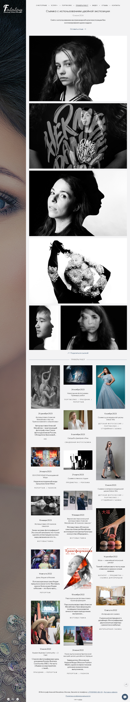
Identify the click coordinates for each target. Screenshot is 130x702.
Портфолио (67, 5)
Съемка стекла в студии (78, 478)
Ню (45, 439)
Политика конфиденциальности (78, 696)
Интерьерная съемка (111, 614)
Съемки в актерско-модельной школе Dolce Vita (111, 490)
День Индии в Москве (45, 577)
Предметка (72, 482)
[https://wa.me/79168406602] (13, 699)
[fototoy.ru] (13, 9)
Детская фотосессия (109, 423)
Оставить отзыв (76, 29)
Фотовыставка (78, 538)
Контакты (116, 5)
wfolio (80, 699)
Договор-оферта (110, 692)
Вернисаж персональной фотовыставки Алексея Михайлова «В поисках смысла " (78, 521)
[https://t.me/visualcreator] (17, 699)
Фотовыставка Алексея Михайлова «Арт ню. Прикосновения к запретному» (45, 420)
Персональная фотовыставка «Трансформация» (78, 599)
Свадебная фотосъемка (78, 442)
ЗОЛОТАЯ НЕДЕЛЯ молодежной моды (45, 476)
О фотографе (41, 5)
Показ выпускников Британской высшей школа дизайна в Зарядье (78, 655)
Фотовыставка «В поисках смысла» (45, 525)
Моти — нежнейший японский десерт (110, 561)
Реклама (85, 482)
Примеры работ (82, 5)
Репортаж (78, 402)
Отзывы (105, 5)
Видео (95, 5)
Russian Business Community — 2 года (45, 654)
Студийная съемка (111, 428)
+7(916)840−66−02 (95, 692)
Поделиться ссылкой (79, 353)
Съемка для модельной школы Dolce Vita (110, 418)
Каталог (102, 575)
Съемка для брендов (111, 578)
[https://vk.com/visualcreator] (8, 699)
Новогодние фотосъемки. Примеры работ (78, 394)
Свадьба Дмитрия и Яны (78, 438)
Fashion (52, 488)
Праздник (85, 399)
